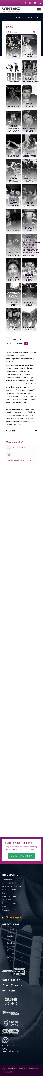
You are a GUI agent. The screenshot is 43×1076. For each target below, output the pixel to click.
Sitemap (5, 910)
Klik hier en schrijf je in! (21, 856)
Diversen (10, 946)
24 (26, 343)
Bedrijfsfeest (11, 936)
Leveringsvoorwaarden (11, 886)
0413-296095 (7, 1072)
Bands (9, 932)
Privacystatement (9, 903)
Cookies (5, 906)
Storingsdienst (8, 879)
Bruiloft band (11, 939)
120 (8, 347)
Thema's (9, 960)
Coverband (10, 943)
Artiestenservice (9, 883)
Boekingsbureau (9, 896)
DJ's (8, 950)
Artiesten (10, 929)
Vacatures (6, 899)
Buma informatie (9, 889)
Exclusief (10, 953)
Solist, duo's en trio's (15, 957)
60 (30, 343)
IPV (3, 893)
